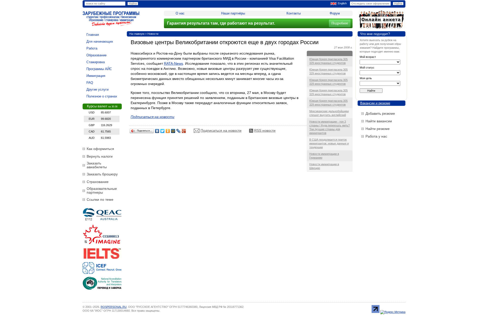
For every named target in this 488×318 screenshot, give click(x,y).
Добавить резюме (380, 113)
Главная (92, 35)
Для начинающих (99, 41)
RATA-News (173, 63)
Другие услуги (97, 89)
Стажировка (95, 62)
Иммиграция (95, 76)
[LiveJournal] (178, 131)
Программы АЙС (99, 69)
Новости (152, 33)
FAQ (89, 83)
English (342, 3)
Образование (96, 55)
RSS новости (265, 130)
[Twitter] (162, 131)
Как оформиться (100, 149)
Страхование (98, 182)
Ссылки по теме (100, 199)
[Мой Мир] (173, 131)
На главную (136, 33)
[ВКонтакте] (157, 131)
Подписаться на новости (221, 130)
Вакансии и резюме (375, 103)
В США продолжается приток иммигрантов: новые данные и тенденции (329, 143)
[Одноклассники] (168, 131)
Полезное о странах (101, 96)
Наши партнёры (233, 13)
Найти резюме (377, 129)
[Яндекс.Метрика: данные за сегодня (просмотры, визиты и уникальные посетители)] (392, 312)
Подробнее (339, 23)
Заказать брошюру (102, 174)
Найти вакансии (378, 121)
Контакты (293, 13)
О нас (180, 13)
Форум (335, 13)
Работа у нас (376, 136)
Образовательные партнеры (102, 190)
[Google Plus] (184, 131)
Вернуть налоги (100, 156)
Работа (91, 48)
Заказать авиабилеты (97, 165)
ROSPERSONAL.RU (114, 306)
